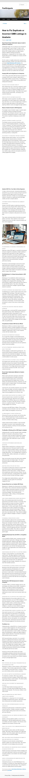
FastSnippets (7, 8)
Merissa (24, 769)
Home (4, 19)
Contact (8, 19)
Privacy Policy (14, 19)
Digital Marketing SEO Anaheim (14, 63)
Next (25, 23)
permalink (10, 770)
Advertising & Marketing (16, 769)
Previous (4, 23)
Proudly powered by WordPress (18, 775)
